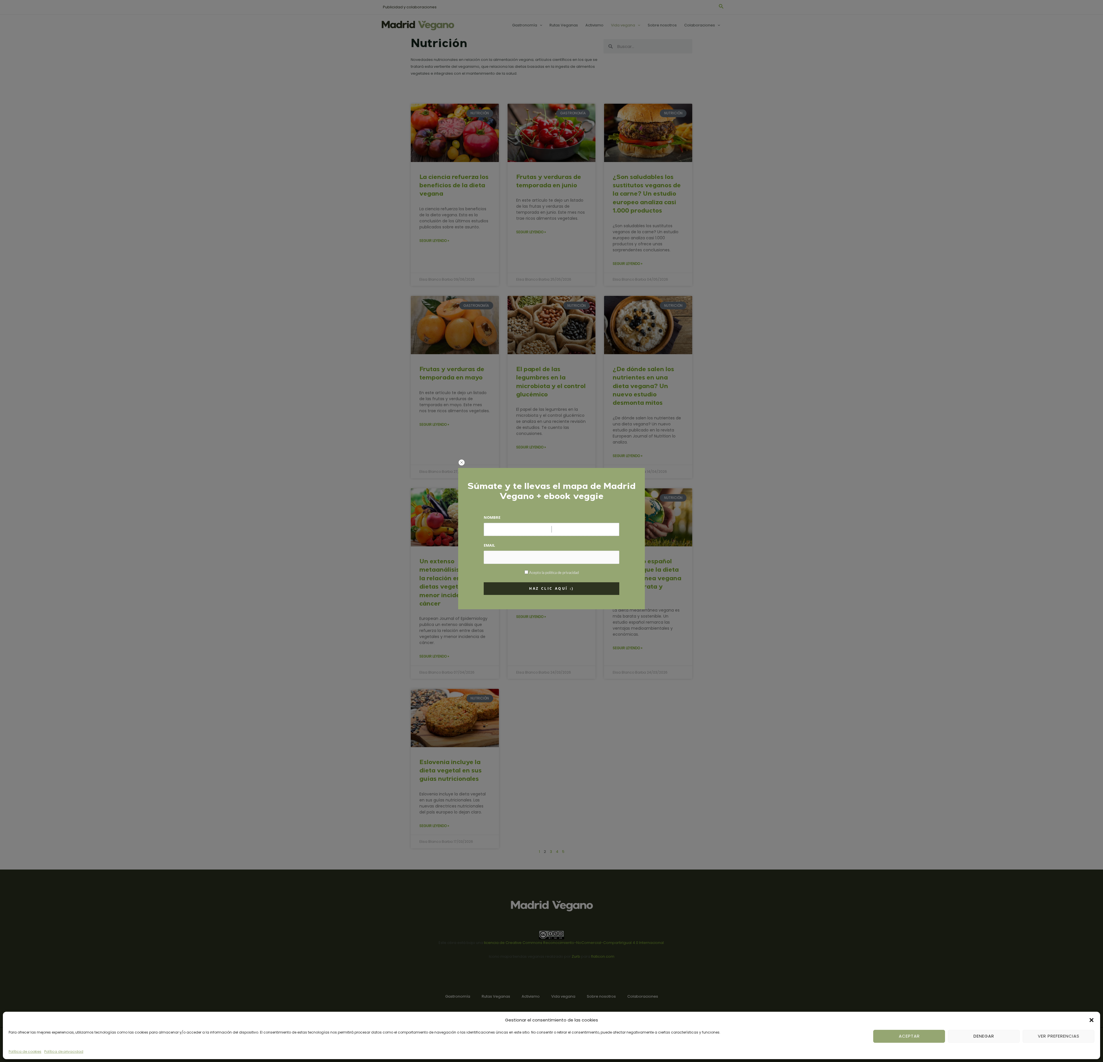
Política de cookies (25, 1051)
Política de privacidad (63, 1051)
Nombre (492, 517)
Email (489, 545)
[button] (1091, 1020)
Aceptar (909, 1036)
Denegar (983, 1036)
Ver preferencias (1058, 1036)
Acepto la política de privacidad (554, 573)
